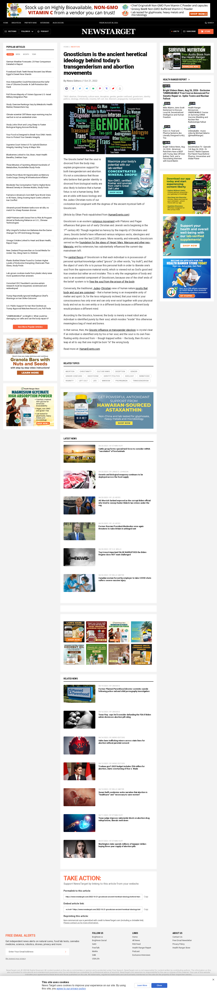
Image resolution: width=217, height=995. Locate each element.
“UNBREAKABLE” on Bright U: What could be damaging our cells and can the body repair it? (27, 317)
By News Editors (72, 80)
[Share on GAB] (93, 88)
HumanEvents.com (118, 214)
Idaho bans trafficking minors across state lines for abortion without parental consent (121, 742)
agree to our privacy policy (71, 988)
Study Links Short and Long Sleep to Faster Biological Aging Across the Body (26, 125)
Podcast (136, 951)
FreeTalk (95, 948)
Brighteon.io (97, 937)
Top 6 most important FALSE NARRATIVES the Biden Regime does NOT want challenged (122, 553)
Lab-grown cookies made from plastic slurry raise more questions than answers (29, 274)
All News (136, 940)
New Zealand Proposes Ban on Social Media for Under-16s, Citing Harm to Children (28, 251)
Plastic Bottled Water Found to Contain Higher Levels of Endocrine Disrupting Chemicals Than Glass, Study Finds (27, 263)
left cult (100, 99)
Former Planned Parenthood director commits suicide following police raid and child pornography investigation (123, 690)
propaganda (123, 99)
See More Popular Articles (30, 327)
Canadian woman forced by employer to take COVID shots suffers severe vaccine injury (124, 579)
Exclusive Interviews (141, 955)
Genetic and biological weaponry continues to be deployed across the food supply (120, 476)
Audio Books (58, 23)
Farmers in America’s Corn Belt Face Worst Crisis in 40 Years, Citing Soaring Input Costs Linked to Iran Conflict (28, 197)
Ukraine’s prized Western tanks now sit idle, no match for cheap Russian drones (27, 208)
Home (5, 23)
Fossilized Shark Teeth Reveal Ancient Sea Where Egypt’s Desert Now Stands (28, 72)
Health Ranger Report (175, 79)
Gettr (94, 944)
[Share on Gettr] (113, 88)
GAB (94, 955)
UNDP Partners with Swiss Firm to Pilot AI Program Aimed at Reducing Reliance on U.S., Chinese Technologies (29, 220)
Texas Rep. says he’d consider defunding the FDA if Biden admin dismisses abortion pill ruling (124, 716)
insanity (92, 99)
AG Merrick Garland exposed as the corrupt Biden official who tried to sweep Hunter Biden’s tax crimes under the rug (124, 502)
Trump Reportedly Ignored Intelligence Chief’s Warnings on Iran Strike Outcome (27, 297)
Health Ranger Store (181, 948)
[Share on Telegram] (87, 88)
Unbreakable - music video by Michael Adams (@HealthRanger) (199, 133)
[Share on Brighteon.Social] (67, 88)
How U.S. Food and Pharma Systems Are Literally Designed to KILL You (174, 134)
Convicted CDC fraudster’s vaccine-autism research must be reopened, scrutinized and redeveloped (26, 286)
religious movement (103, 221)
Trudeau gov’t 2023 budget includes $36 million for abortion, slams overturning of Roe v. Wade (121, 767)
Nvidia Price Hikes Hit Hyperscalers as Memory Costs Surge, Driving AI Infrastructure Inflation (27, 176)
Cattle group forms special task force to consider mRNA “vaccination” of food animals (124, 450)
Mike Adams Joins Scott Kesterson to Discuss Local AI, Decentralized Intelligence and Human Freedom (173, 113)
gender (113, 96)
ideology (74, 99)
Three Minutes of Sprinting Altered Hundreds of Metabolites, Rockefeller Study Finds (28, 166)
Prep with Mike (30, 23)
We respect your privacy (16, 959)
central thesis (75, 257)
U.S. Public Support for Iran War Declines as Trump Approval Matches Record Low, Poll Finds (28, 307)
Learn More (142, 985)
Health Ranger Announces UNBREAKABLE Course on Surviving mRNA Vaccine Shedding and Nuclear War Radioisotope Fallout (198, 115)
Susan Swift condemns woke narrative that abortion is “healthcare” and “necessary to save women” (122, 793)
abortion (72, 96)
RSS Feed (136, 944)
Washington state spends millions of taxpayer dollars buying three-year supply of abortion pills (122, 845)
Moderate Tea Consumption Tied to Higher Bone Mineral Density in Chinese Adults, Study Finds (28, 186)
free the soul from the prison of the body (111, 281)
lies (106, 99)
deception (104, 96)
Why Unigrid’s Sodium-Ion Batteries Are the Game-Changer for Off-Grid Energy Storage (29, 231)
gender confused (124, 96)
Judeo (96, 288)
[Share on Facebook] (73, 88)
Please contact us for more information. (81, 923)
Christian (106, 288)
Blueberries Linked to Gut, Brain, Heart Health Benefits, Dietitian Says (26, 156)
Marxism (113, 99)
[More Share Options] (120, 88)
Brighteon (16, 23)
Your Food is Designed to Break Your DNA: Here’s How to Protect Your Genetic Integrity (28, 135)
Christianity (82, 96)
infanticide (83, 99)
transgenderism (136, 99)
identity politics (112, 376)
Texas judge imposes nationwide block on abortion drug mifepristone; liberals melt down (123, 819)
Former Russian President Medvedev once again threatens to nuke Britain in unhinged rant (120, 527)
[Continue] (65, 951)
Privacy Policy (179, 944)
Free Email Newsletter (182, 940)
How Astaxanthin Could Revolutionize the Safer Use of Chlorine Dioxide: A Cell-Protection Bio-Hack (27, 84)
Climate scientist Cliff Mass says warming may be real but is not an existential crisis (29, 115)
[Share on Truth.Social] (107, 88)
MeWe (95, 951)
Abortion (75, 47)
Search (211, 23)
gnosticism (138, 96)
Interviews (44, 23)
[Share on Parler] (100, 88)
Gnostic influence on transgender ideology (112, 330)
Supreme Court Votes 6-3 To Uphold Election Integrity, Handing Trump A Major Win (26, 145)
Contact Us (177, 937)
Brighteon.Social (99, 940)
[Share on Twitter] (80, 88)
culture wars (93, 96)
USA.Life (95, 959)
